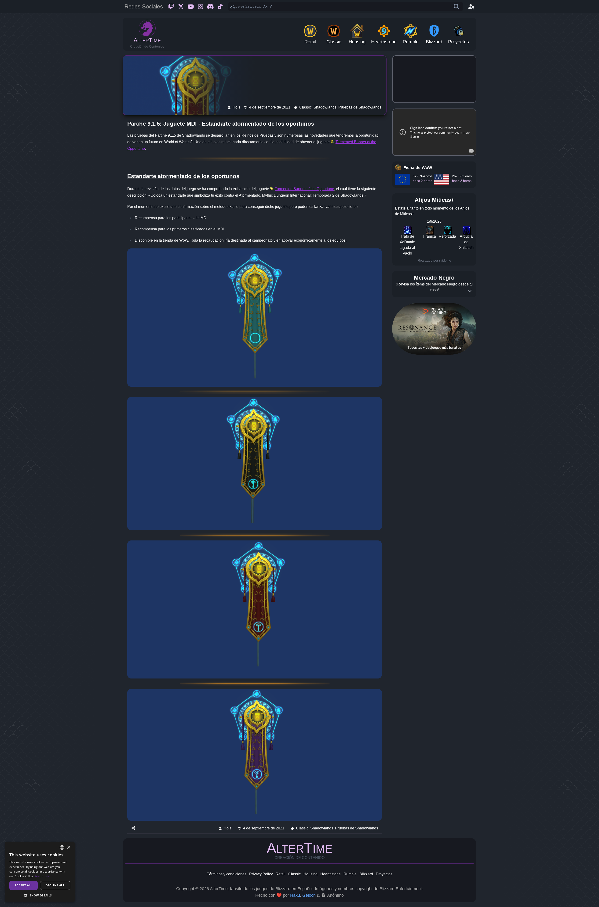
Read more (41, 876)
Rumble (350, 874)
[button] (39, 895)
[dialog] (40, 872)
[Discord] (210, 6)
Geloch (309, 895)
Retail (280, 874)
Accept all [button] (23, 885)
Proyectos (384, 874)
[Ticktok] (220, 6)
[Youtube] (190, 6)
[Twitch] (171, 6)
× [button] (68, 847)
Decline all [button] (55, 885)
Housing (310, 874)
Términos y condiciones (226, 874)
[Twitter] (180, 6)
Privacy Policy (261, 874)
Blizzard (366, 874)
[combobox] (62, 847)
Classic (294, 874)
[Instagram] (200, 6)
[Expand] (470, 291)
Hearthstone (330, 874)
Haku (295, 895)
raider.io (445, 260)
